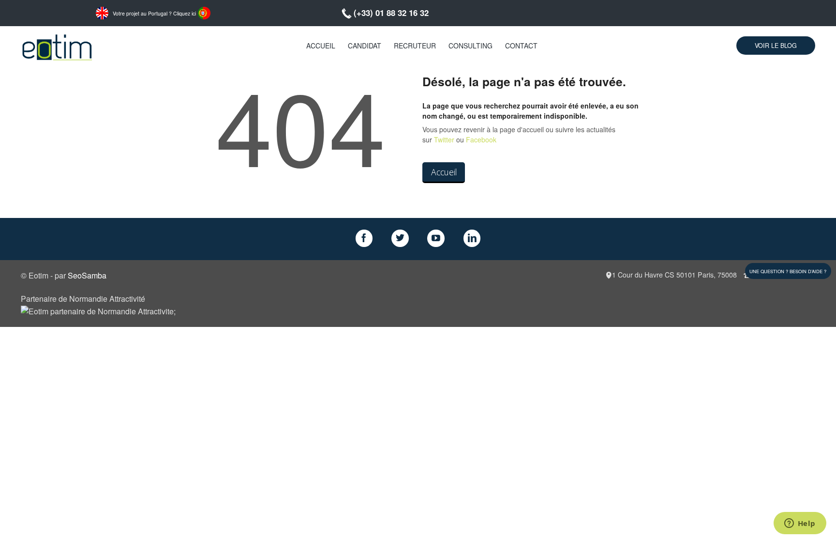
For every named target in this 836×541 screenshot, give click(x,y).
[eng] (102, 12)
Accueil (444, 172)
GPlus (436, 238)
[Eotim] (57, 46)
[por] (204, 12)
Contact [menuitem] (521, 45)
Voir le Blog (776, 45)
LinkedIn (472, 238)
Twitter (444, 139)
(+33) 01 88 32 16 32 (391, 12)
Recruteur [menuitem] (415, 45)
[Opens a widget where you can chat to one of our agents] (799, 524)
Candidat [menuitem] (364, 45)
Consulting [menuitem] (470, 45)
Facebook (481, 139)
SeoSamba (87, 275)
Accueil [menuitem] (320, 45)
